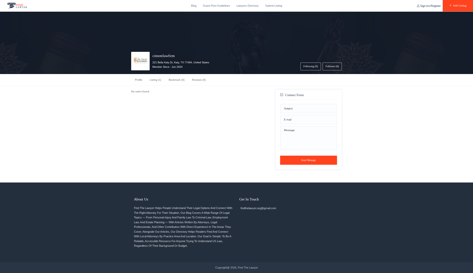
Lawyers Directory (247, 5)
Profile (138, 79)
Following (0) (310, 66)
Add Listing (460, 5)
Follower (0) (332, 66)
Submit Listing (273, 5)
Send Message (308, 160)
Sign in (424, 5)
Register (436, 5)
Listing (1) (155, 79)
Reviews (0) (199, 79)
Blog (193, 5)
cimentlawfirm (163, 56)
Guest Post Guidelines (216, 5)
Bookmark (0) (177, 79)
